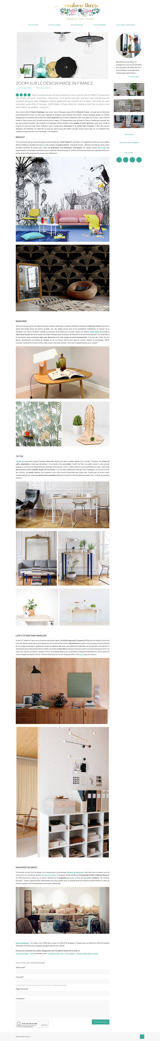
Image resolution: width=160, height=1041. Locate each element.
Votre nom (21, 967)
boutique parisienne (48, 875)
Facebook (119, 160)
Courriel (20, 977)
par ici (82, 654)
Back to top (142, 1036)
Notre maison (77, 25)
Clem (32, 953)
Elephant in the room (56, 953)
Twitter (139, 160)
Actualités (33, 25)
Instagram (125, 160)
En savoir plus (134, 76)
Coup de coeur (54, 25)
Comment (20, 998)
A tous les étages (22, 953)
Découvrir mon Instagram (129, 142)
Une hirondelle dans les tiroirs (87, 953)
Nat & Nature (70, 953)
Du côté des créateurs (44, 88)
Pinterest (132, 160)
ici (44, 145)
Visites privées (99, 25)
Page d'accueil (22, 989)
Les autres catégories (125, 25)
